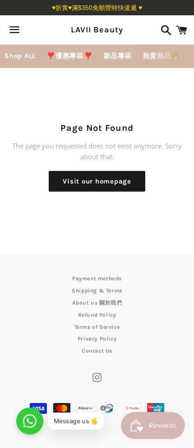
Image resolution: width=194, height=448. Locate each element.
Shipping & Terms (97, 290)
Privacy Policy (97, 339)
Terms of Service (97, 327)
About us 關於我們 (97, 303)
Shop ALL (20, 56)
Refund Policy (97, 315)
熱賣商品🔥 (161, 56)
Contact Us (97, 351)
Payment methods (97, 278)
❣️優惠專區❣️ (69, 56)
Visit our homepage (97, 181)
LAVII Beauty (97, 30)
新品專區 (118, 56)
